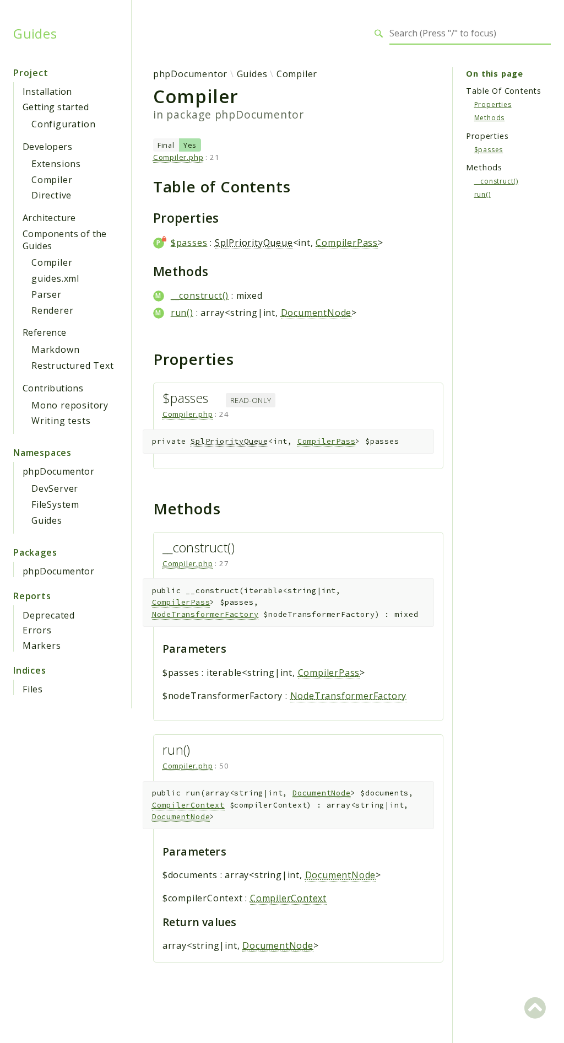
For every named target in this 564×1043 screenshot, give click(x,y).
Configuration (63, 124)
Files (33, 689)
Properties (493, 104)
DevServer (54, 488)
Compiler (51, 180)
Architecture (49, 218)
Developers (47, 147)
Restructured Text (72, 365)
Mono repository (70, 405)
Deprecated (49, 615)
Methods (489, 117)
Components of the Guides (65, 240)
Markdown (55, 349)
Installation (47, 91)
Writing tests (60, 421)
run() (182, 313)
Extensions (56, 164)
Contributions (53, 388)
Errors (37, 630)
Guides (35, 33)
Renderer (52, 310)
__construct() (200, 295)
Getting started (56, 107)
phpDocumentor (58, 471)
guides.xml (55, 278)
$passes (189, 242)
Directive (51, 195)
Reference (45, 332)
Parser (46, 294)
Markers (42, 645)
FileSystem (55, 504)
